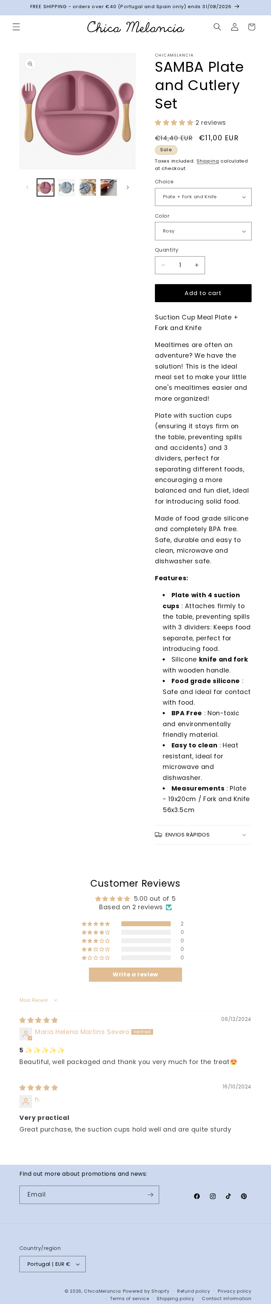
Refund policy (193, 1291)
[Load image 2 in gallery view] (66, 187)
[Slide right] (128, 187)
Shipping (208, 161)
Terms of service (129, 1299)
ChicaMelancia (102, 1291)
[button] (16, 26)
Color (162, 215)
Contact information (227, 1299)
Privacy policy (235, 1291)
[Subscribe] (150, 1195)
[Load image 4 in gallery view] (109, 187)
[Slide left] (27, 187)
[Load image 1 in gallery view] (45, 187)
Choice (164, 181)
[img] (38, 1020)
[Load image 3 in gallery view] (87, 187)
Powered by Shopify (146, 1291)
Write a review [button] (135, 974)
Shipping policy (175, 1299)
